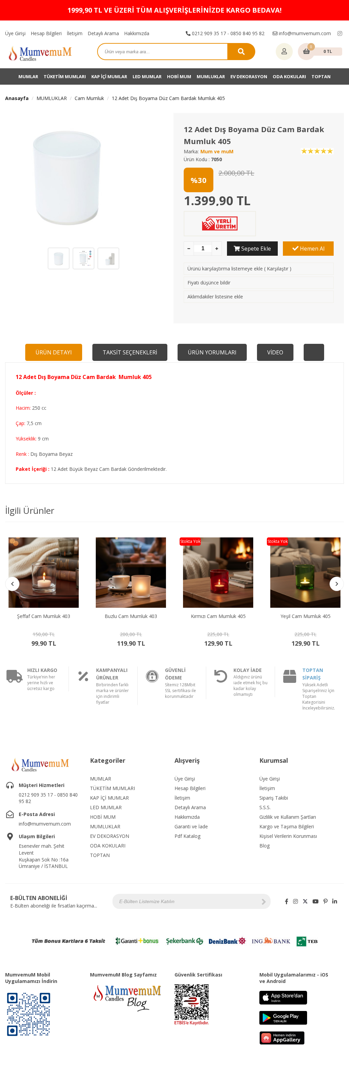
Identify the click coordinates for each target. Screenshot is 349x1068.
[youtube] (315, 901)
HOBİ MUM (179, 76)
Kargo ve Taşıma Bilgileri (286, 826)
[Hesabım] (284, 52)
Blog (264, 845)
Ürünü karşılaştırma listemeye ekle (225, 268)
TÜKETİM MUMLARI (65, 76)
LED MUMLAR (147, 76)
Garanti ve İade (191, 826)
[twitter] (305, 901)
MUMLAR (28, 76)
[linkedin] (335, 901)
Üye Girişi (15, 33)
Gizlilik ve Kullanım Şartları (287, 817)
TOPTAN (321, 76)
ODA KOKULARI (289, 76)
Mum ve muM (216, 151)
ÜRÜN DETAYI (53, 352)
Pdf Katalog (187, 836)
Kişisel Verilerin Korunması (288, 836)
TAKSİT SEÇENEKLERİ (130, 352)
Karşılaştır (277, 268)
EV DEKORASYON (248, 76)
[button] (337, 584)
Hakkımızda (136, 33)
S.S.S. (265, 807)
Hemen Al (311, 248)
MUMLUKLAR (211, 76)
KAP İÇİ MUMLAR (109, 76)
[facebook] (286, 901)
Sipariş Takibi (273, 798)
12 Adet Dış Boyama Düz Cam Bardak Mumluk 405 (168, 98)
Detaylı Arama (103, 33)
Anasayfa (17, 98)
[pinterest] (325, 901)
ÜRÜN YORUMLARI (212, 352)
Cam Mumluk (89, 98)
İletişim (74, 33)
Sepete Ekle (255, 248)
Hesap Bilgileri (46, 33)
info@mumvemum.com (304, 33)
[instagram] (340, 33)
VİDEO (275, 352)
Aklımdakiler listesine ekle (215, 296)
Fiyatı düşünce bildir (208, 282)
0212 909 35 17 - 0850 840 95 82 (227, 33)
